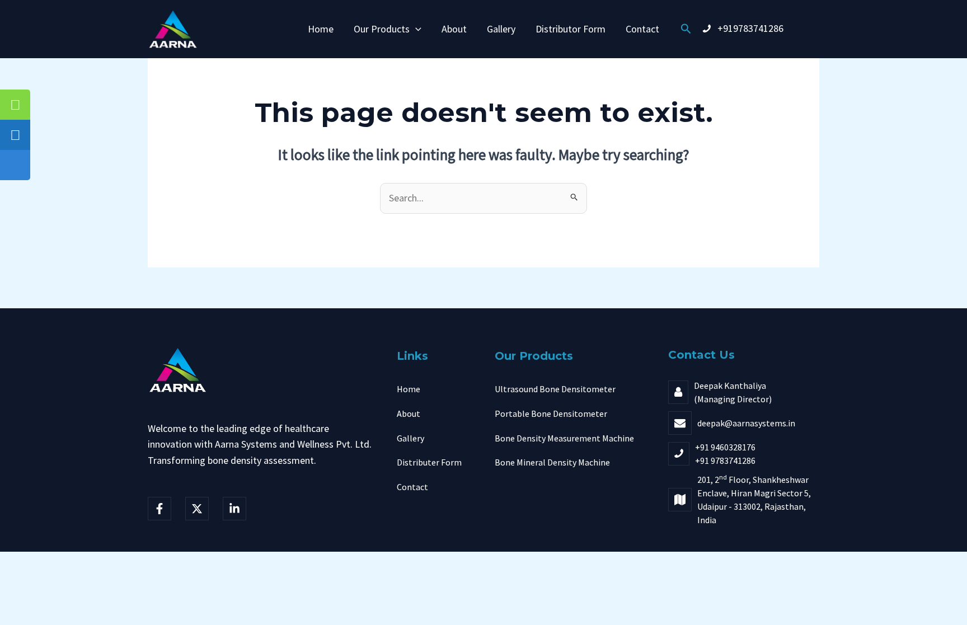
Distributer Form (429, 462)
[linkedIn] (234, 508)
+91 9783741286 (725, 460)
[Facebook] (159, 508)
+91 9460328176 (725, 447)
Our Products (382, 28)
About (454, 28)
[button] (415, 29)
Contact (642, 28)
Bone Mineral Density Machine (552, 462)
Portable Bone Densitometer (551, 413)
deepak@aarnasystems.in (746, 423)
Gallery (501, 28)
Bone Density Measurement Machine (564, 438)
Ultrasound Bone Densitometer (555, 388)
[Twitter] (197, 508)
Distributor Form (570, 28)
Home (321, 28)
